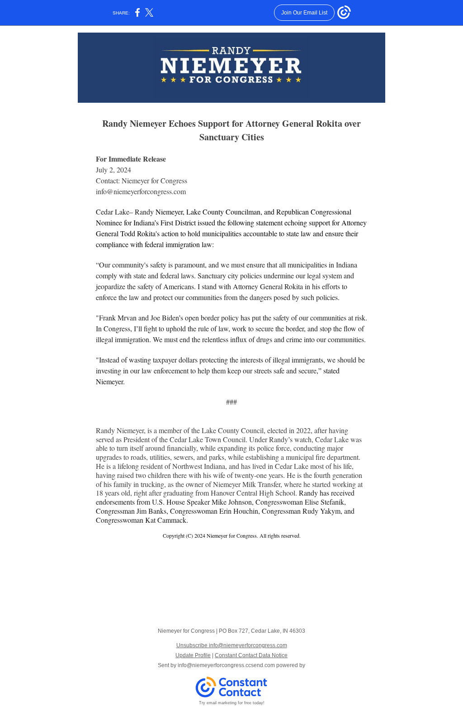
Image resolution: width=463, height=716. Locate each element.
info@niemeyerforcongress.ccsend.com (226, 665)
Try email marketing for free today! (232, 703)
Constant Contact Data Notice (251, 655)
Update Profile (193, 655)
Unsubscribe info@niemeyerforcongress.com (231, 645)
